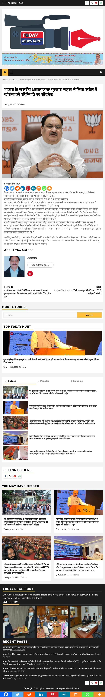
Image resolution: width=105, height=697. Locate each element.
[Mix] (38, 188)
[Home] (5, 72)
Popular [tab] (44, 381)
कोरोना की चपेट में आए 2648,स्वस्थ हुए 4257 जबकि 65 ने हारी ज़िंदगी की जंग (77, 290)
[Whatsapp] (44, 188)
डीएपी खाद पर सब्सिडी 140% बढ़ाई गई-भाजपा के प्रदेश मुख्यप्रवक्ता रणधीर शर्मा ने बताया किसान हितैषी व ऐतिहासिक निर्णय (27, 292)
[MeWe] (33, 188)
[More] (49, 188)
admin (22, 105)
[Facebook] (6, 188)
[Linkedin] (22, 188)
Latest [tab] (12, 381)
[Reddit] (17, 188)
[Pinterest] (28, 188)
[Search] (101, 72)
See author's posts (40, 265)
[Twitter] (12, 188)
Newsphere (61, 688)
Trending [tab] (78, 381)
